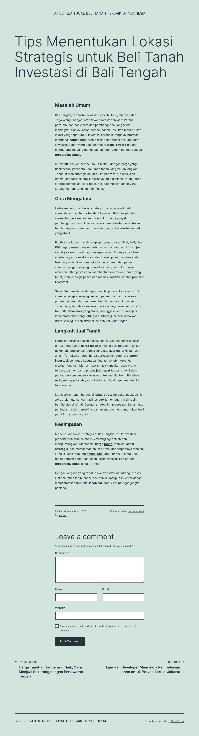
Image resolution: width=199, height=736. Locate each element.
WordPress (177, 721)
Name (59, 589)
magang (63, 515)
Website (60, 607)
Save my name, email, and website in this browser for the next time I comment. (98, 628)
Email (106, 589)
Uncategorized (136, 511)
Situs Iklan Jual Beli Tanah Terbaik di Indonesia (99, 13)
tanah (82, 140)
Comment (62, 553)
